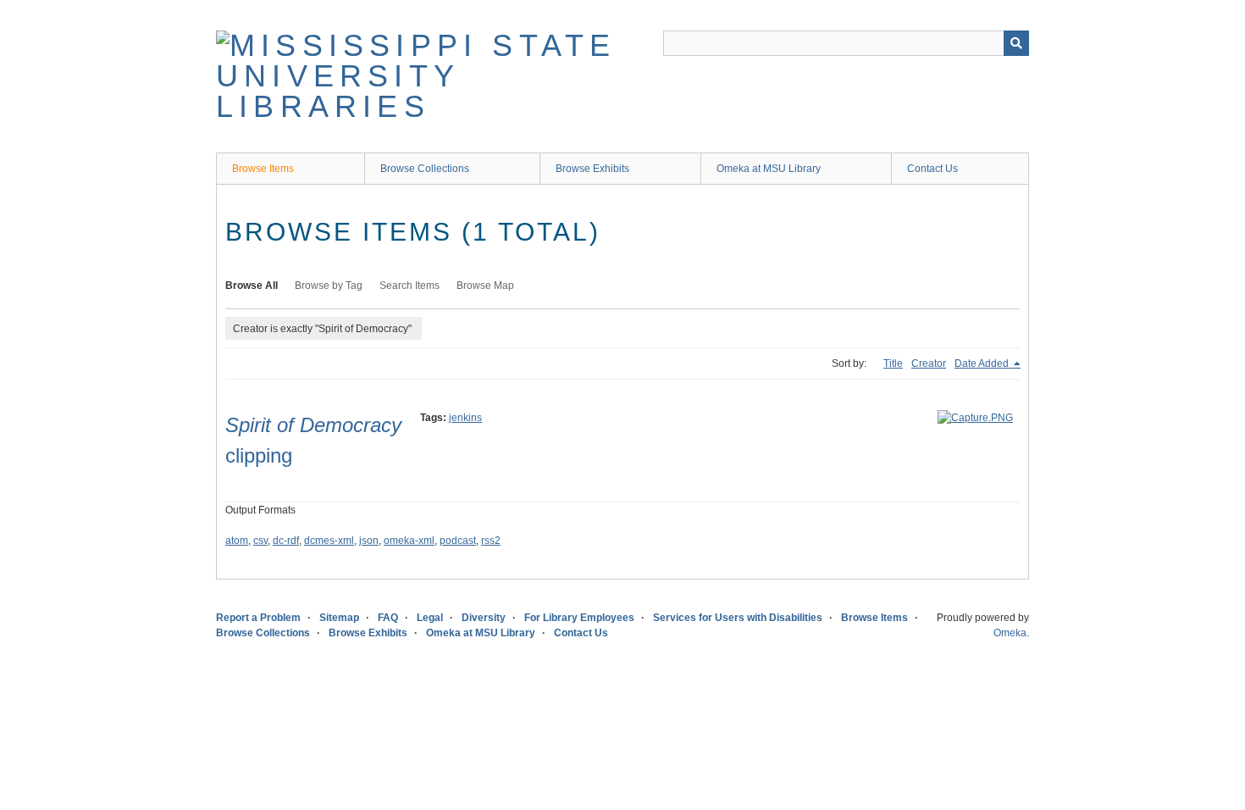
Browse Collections (424, 169)
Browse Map (485, 285)
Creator (928, 363)
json (369, 540)
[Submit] (1016, 43)
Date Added (983, 363)
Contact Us (932, 169)
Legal (430, 618)
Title (893, 363)
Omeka (1009, 633)
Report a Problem (258, 618)
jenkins (465, 418)
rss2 (491, 540)
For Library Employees (579, 618)
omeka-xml (409, 540)
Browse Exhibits (592, 169)
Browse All (251, 285)
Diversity (484, 618)
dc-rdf (286, 540)
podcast (458, 540)
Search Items (409, 285)
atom (236, 540)
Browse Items (263, 169)
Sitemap (339, 618)
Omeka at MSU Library (769, 169)
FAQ (388, 618)
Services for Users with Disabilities (737, 618)
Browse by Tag (328, 285)
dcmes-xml (329, 540)
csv (260, 540)
